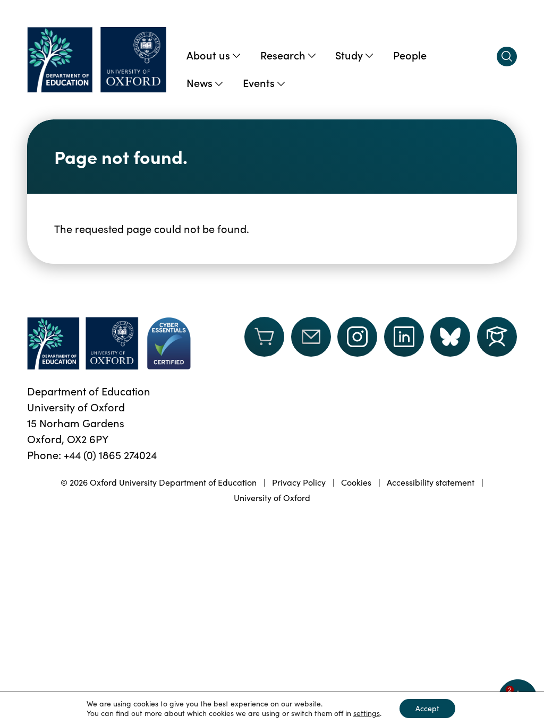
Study (349, 54)
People (410, 54)
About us (208, 54)
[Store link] (264, 343)
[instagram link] (357, 337)
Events (259, 82)
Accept (427, 708)
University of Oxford (272, 497)
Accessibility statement (430, 482)
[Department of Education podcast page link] (497, 337)
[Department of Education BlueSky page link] (450, 337)
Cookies (356, 482)
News (199, 82)
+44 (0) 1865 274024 (110, 454)
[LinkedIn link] (404, 337)
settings (366, 713)
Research (282, 54)
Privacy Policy (299, 482)
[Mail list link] (311, 343)
